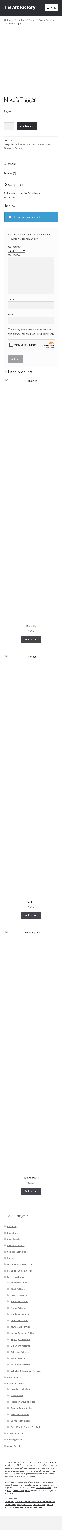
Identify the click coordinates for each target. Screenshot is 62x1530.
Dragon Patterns (19, 1295)
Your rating (14, 246)
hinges (27, 1490)
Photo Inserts (14, 1377)
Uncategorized (14, 1439)
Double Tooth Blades (21, 1389)
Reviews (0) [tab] (10, 173)
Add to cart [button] (31, 639)
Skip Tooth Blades (20, 1414)
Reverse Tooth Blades (21, 1408)
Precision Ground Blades (23, 1401)
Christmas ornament (47, 1471)
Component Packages (18, 1251)
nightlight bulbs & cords (15, 1490)
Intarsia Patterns (19, 1320)
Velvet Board (13, 1446)
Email (12, 314)
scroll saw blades (47, 1474)
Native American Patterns (23, 1333)
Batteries (11, 1226)
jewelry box (14, 1471)
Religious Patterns (20, 1352)
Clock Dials (12, 1232)
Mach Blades (17, 1395)
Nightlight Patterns (20, 1339)
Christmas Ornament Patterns (31, 1507)
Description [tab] (10, 163)
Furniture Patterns (20, 1314)
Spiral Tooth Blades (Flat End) (26, 1427)
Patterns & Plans (26, 20)
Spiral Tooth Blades (20, 1420)
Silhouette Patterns (14, 148)
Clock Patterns (18, 1288)
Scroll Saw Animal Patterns (36, 1502)
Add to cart (26, 126)
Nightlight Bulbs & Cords (19, 1270)
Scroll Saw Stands (16, 1433)
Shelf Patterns (18, 1358)
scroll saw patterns (47, 1462)
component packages (38, 1485)
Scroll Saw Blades (16, 1383)
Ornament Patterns (20, 1345)
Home (10, 20)
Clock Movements (15, 1245)
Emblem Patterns (19, 1301)
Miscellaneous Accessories (20, 1264)
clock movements (20, 1485)
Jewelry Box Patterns (21, 1326)
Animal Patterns (46, 20)
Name (12, 299)
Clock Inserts (13, 1239)
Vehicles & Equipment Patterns (26, 1370)
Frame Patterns (18, 1307)
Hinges (10, 1258)
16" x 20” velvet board (43, 1488)
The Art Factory (19, 7)
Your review (14, 254)
